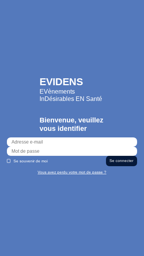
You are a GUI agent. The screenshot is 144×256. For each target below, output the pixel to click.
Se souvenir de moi (30, 161)
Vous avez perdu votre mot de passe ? (72, 172)
